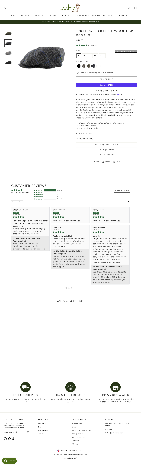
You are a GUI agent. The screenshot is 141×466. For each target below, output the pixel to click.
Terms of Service (78, 437)
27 (89, 66)
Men (14, 16)
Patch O (99, 66)
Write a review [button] (122, 191)
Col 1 (84, 66)
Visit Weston (43, 430)
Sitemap (75, 444)
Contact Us (76, 440)
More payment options (106, 90)
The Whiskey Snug (103, 16)
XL (95, 56)
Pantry (66, 16)
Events (123, 16)
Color (82, 62)
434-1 (94, 66)
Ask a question (106, 150)
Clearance (82, 16)
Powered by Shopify (70, 458)
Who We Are (42, 424)
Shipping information (106, 145)
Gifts (54, 16)
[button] (82, 45)
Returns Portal (77, 424)
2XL (102, 56)
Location (41, 434)
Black (79, 66)
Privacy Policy (77, 434)
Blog (39, 427)
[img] (30, 217)
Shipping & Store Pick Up (81, 430)
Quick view (20, 353)
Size (105, 51)
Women (25, 16)
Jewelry (40, 16)
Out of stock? (106, 155)
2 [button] (69, 288)
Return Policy (77, 427)
